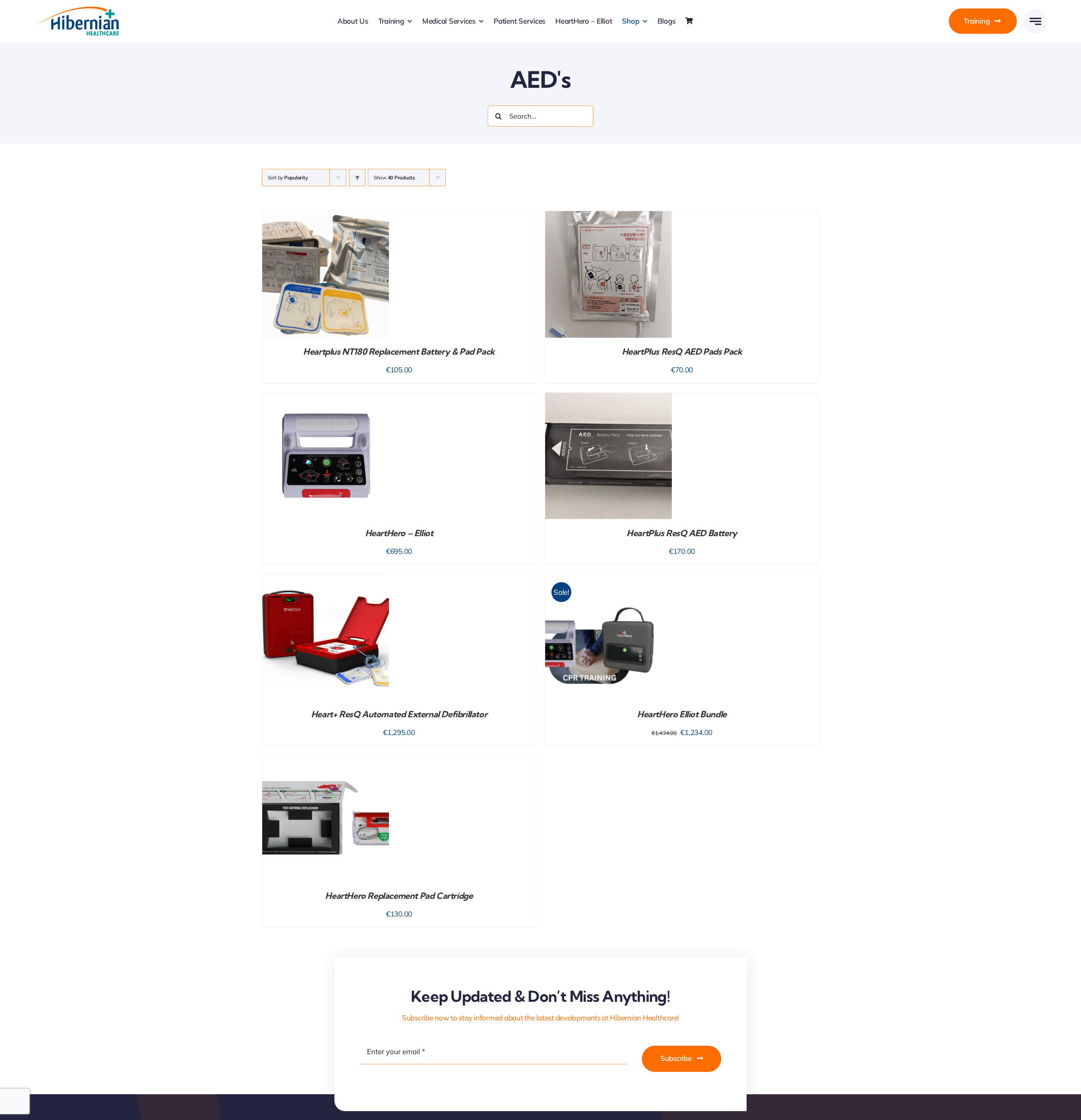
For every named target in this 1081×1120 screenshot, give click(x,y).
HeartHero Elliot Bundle (682, 714)
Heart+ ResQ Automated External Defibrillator (399, 714)
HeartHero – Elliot (399, 533)
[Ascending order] (357, 177)
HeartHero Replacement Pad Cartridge (399, 895)
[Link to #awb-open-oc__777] (1035, 21)
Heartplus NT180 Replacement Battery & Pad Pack (399, 351)
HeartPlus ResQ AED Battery (682, 533)
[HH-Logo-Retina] (77, 9)
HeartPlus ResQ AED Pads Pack (682, 351)
